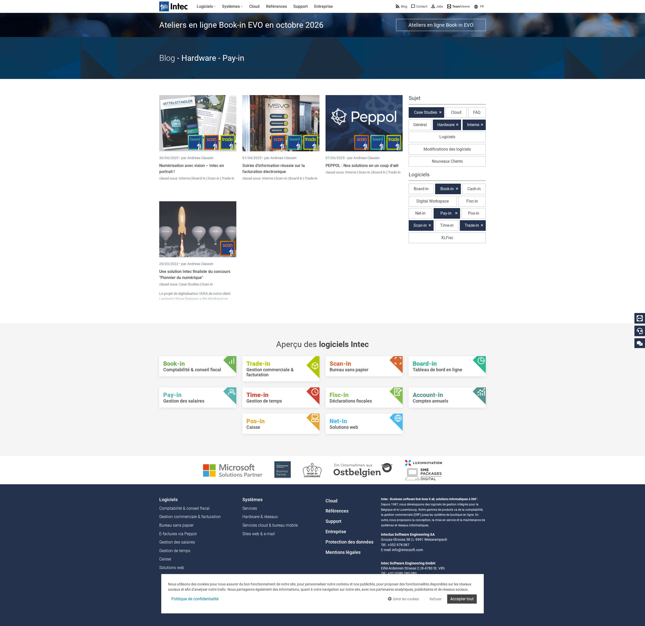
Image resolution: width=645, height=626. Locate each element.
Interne (185, 178)
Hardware (446, 124)
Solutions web (171, 567)
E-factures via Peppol (178, 533)
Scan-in (213, 178)
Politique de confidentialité (194, 598)
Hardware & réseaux (260, 516)
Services (249, 508)
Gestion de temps (174, 550)
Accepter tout (462, 598)
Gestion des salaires (177, 542)
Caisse (165, 559)
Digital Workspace (432, 201)
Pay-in (446, 213)
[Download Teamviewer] (639, 318)
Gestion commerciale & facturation (190, 516)
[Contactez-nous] (639, 343)
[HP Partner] (282, 469)
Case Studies (189, 284)
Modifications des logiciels (447, 149)
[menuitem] (206, 7)
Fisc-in (472, 201)
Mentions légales (343, 552)
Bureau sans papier (176, 525)
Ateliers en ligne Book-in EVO (440, 25)
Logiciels (447, 136)
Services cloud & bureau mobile (270, 525)
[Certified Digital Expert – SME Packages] (423, 469)
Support (333, 521)
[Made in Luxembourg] (312, 469)
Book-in (447, 188)
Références (337, 511)
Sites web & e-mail (258, 533)
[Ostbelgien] (363, 469)
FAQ (476, 112)
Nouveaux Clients (447, 161)
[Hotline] (639, 331)
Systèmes (252, 499)
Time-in (447, 225)
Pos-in (473, 213)
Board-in (199, 178)
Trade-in (228, 178)
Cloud (456, 112)
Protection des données (349, 542)
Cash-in (474, 188)
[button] (479, 6)
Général (420, 124)
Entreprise (336, 531)
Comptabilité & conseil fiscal (184, 508)
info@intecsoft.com (407, 550)
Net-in (420, 213)
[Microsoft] (232, 469)
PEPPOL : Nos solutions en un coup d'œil (362, 165)
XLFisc (447, 237)
